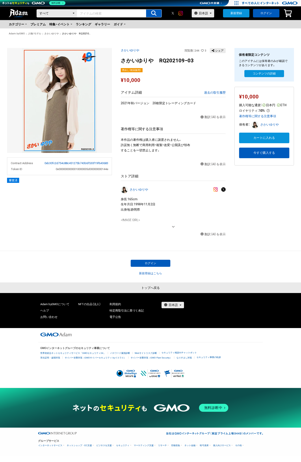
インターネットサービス (50, 445)
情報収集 (175, 445)
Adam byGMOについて (54, 304)
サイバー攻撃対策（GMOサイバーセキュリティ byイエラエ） (95, 357)
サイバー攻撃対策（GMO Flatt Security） (151, 357)
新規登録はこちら (150, 273)
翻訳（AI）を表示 (215, 117)
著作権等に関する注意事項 (257, 116)
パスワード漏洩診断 (120, 353)
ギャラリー (102, 24)
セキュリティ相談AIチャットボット (179, 352)
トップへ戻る (150, 287)
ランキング (83, 24)
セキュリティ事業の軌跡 (209, 357)
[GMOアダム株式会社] (56, 334)
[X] (173, 13)
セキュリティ (122, 445)
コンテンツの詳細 (264, 73)
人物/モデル (34, 33)
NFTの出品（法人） (89, 304)
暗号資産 (204, 445)
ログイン (266, 13)
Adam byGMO (17, 33)
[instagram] (180, 13)
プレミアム (38, 24)
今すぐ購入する (264, 152)
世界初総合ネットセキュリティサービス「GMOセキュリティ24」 (73, 353)
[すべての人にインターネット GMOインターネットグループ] (270, 3)
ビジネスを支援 (104, 445)
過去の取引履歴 (215, 92)
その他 (238, 445)
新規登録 (236, 13)
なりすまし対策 (184, 357)
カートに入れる (264, 137)
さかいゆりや (51, 33)
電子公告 (115, 317)
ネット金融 (189, 445)
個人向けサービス (222, 445)
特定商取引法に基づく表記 (127, 310)
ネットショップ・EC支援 (79, 445)
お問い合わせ (49, 317)
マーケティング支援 (144, 445)
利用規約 (115, 304)
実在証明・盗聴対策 (50, 357)
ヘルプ (44, 310)
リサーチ (162, 445)
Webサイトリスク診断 (146, 353)
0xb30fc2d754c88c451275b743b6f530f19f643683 (76, 163)
